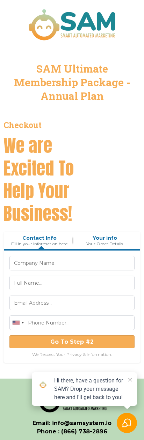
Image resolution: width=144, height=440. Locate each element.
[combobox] (18, 323)
